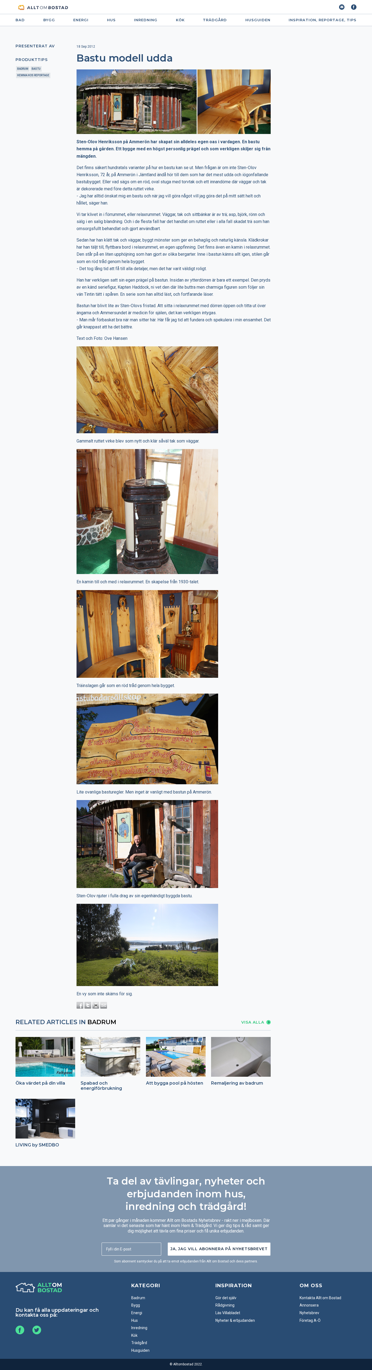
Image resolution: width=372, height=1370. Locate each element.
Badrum (22, 68)
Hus (111, 20)
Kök (180, 20)
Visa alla (252, 1022)
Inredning (145, 20)
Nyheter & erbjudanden (235, 1320)
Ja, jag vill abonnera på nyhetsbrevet (219, 1248)
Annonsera (309, 1305)
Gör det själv (225, 1298)
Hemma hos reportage (33, 75)
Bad (20, 20)
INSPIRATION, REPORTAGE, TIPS (322, 20)
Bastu (36, 68)
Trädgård (215, 20)
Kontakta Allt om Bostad (320, 1298)
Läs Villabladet (227, 1313)
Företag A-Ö (310, 1320)
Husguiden (257, 20)
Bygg (49, 20)
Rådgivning (224, 1305)
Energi (81, 20)
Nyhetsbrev (309, 1313)
